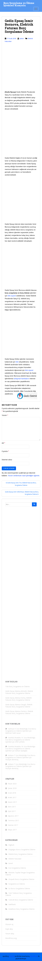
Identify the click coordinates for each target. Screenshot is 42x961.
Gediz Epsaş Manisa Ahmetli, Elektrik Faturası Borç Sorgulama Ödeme (19, 692)
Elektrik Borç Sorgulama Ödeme (20, 854)
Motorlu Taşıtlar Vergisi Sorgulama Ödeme (20, 873)
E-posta (5, 451)
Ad (3, 443)
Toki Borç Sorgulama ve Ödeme (17, 686)
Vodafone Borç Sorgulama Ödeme (21, 909)
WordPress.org (11, 938)
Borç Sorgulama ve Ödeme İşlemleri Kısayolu (19, 3)
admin (21, 38)
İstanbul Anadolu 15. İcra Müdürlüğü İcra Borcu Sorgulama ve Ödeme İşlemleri (20, 739)
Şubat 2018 (12, 788)
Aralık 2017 (12, 797)
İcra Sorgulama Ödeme (17, 868)
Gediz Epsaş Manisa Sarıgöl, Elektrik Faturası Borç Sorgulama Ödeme (18, 705)
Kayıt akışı (9, 929)
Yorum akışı (9, 933)
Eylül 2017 (12, 811)
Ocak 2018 (12, 793)
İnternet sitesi (7, 459)
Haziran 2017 (13, 825)
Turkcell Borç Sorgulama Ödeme (20, 900)
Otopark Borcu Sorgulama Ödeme (21, 879)
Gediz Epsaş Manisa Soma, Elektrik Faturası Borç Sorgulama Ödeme (18, 699)
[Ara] (34, 504)
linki (17, 362)
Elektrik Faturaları (14, 859)
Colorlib (11, 956)
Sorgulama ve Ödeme (16, 884)
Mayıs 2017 (12, 830)
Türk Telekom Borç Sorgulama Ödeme (18, 894)
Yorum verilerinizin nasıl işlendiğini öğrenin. (24, 475)
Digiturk (11, 845)
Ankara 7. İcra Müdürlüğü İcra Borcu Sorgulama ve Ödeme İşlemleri (20, 756)
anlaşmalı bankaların (21, 379)
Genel (10, 863)
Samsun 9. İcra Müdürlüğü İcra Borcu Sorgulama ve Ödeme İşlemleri (20, 730)
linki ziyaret (12, 296)
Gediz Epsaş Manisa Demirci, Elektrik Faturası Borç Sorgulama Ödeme (19, 712)
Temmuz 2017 (13, 820)
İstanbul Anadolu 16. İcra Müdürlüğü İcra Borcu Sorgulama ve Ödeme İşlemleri (20, 748)
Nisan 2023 (12, 784)
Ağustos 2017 (13, 816)
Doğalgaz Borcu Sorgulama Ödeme (21, 849)
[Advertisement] (21, 68)
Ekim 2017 (12, 807)
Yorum (5, 415)
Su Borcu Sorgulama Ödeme (19, 888)
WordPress (34, 956)
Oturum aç (9, 924)
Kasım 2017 (12, 802)
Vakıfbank (12, 904)
